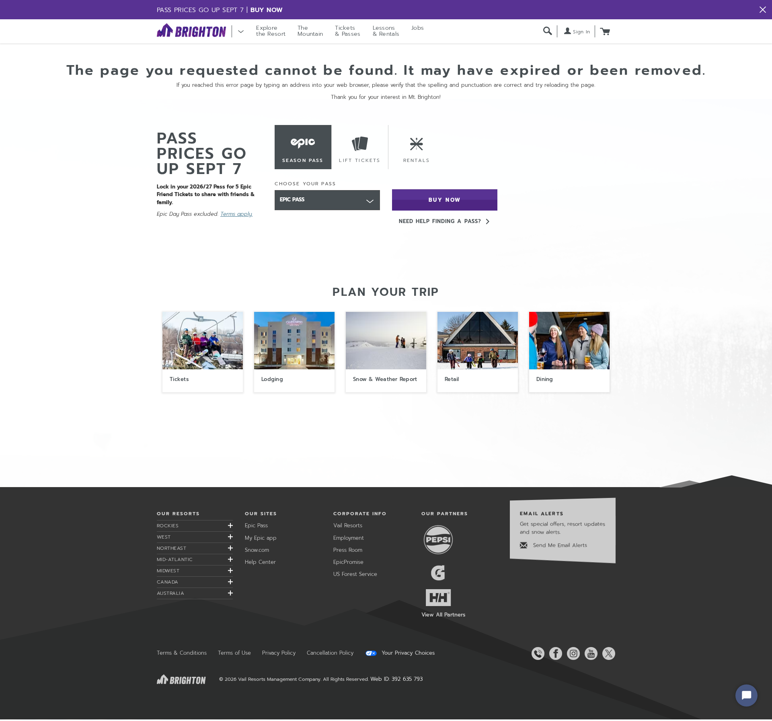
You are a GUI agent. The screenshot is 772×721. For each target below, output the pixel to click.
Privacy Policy (279, 653)
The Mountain (310, 31)
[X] (607, 653)
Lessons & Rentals (386, 31)
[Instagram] (572, 653)
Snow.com (257, 550)
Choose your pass (306, 183)
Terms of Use (234, 653)
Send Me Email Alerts (559, 545)
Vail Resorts (347, 525)
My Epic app (261, 538)
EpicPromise (348, 562)
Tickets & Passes (347, 31)
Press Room (347, 550)
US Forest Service (355, 574)
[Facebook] (554, 653)
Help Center (260, 562)
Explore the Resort (270, 31)
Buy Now (266, 10)
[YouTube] (589, 653)
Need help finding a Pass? (440, 221)
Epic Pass (256, 525)
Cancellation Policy (330, 653)
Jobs (417, 28)
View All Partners (443, 615)
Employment (348, 538)
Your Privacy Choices (407, 653)
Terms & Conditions (182, 653)
